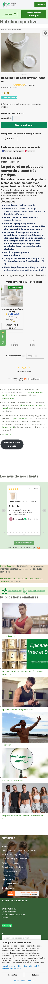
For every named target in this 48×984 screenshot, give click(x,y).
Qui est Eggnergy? (8, 566)
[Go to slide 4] (13, 532)
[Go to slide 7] (22, 532)
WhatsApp (7, 925)
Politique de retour (10, 863)
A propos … (7, 875)
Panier (33, 344)
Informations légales (11, 854)
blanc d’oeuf (8, 427)
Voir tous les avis (24, 542)
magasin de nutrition (19, 418)
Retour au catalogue (11, 29)
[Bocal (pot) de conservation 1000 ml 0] (20, 52)
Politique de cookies (11, 871)
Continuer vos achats (12, 444)
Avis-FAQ (2, 339)
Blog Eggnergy (8, 888)
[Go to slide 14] (43, 532)
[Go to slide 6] (19, 532)
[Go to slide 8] (25, 532)
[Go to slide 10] (31, 532)
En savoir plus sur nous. (11, 969)
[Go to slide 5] (16, 532)
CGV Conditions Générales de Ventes (19, 850)
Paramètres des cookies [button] (24, 981)
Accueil (5, 846)
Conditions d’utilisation (12, 867)
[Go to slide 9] (28, 532)
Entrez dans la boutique (34, 14)
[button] (45, 33)
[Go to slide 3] (10, 532)
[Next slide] (44, 510)
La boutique (7, 879)
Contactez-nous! (10, 883)
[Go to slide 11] (34, 532)
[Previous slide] (4, 510)
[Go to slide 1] (4, 532)
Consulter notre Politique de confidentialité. (20, 966)
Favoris (14, 344)
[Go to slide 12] (37, 532)
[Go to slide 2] (7, 532)
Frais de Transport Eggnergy (14, 858)
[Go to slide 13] (40, 532)
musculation (8, 398)
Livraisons (6, 434)
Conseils (40, 4)
